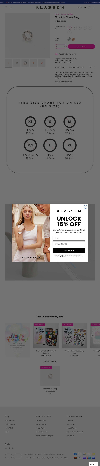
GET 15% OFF (69, 251)
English (92, 464)
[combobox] (93, 464)
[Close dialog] (85, 207)
